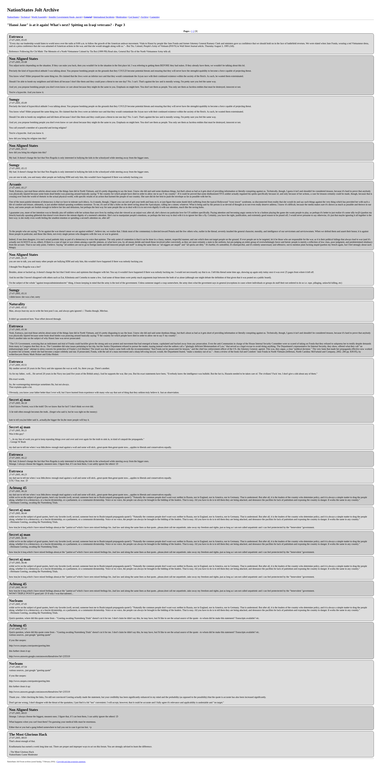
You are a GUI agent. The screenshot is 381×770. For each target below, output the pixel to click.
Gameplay (155, 17)
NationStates (13, 17)
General (88, 17)
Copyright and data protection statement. (71, 762)
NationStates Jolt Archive (33, 10)
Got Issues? (133, 17)
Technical (25, 17)
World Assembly (39, 17)
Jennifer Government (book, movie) (65, 17)
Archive (144, 17)
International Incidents (103, 17)
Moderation (121, 17)
